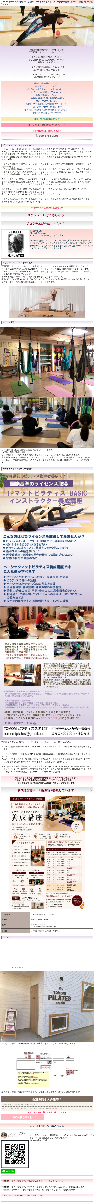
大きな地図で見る (16, 967)
